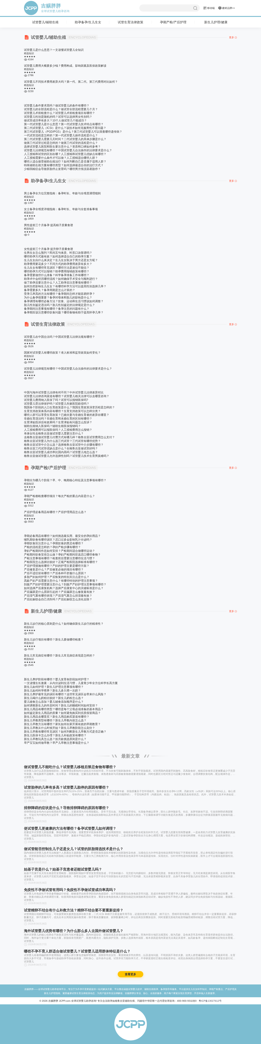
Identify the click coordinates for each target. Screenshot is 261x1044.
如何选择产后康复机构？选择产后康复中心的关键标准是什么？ (64, 588)
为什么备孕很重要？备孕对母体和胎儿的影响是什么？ (58, 297)
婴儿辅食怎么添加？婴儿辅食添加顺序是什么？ (54, 701)
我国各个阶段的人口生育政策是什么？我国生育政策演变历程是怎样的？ (69, 407)
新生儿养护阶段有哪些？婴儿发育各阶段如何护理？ (56, 679)
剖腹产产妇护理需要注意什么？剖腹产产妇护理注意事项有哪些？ (65, 584)
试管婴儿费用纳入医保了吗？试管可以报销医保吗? (56, 399)
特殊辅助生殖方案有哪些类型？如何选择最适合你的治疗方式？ (64, 165)
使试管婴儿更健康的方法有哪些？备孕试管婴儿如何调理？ (70, 893)
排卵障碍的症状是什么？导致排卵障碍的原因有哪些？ (66, 851)
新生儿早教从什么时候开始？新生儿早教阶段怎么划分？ (59, 727)
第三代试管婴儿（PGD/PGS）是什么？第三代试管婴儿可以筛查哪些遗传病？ (73, 131)
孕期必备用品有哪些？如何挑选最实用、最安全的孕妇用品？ (62, 535)
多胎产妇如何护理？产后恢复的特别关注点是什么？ (56, 576)
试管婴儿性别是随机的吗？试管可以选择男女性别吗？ (58, 116)
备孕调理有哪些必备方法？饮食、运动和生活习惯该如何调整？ (64, 301)
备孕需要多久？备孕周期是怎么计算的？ (49, 290)
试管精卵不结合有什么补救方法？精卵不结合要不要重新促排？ (73, 975)
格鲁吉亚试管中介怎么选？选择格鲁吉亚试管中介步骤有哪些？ (64, 444)
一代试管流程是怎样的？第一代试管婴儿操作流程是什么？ (61, 135)
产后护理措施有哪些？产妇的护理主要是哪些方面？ (56, 565)
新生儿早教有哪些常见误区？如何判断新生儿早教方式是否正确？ (65, 731)
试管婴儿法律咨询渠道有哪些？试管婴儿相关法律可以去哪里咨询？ (66, 396)
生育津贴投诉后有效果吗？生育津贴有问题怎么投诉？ (58, 422)
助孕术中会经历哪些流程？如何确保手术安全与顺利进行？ (61, 278)
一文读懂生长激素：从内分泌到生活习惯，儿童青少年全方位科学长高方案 (71, 683)
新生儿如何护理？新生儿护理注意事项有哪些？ (54, 686)
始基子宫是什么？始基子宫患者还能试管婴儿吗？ (63, 934)
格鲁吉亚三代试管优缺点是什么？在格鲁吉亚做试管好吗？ (61, 448)
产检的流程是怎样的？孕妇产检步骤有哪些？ (52, 547)
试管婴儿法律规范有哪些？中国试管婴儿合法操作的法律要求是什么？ (68, 150)
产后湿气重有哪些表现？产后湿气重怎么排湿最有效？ (58, 595)
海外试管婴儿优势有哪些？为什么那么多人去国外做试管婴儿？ (73, 995)
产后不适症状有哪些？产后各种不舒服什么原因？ (55, 573)
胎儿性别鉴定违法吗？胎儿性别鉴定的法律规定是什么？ (59, 304)
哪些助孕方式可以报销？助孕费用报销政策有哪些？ (56, 271)
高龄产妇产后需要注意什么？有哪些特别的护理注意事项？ (61, 580)
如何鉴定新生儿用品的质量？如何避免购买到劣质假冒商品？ (62, 712)
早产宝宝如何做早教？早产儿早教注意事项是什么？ (56, 742)
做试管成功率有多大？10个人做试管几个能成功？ (55, 120)
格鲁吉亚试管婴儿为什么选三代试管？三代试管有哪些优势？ (62, 440)
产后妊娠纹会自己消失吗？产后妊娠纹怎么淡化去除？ (58, 599)
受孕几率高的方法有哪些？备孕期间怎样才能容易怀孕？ (59, 293)
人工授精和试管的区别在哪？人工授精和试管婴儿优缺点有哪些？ (65, 154)
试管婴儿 (29, 777)
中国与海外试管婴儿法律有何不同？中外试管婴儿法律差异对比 (64, 392)
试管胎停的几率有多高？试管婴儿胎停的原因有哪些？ (66, 809)
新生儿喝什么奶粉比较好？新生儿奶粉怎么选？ (54, 697)
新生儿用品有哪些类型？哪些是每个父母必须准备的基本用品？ (64, 709)
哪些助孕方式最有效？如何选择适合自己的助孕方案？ (58, 256)
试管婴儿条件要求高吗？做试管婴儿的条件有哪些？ (56, 105)
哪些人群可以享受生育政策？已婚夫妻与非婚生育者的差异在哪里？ (66, 414)
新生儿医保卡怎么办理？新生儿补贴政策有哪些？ (55, 735)
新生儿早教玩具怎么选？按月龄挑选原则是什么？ (55, 739)
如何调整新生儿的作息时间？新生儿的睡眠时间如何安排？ (61, 705)
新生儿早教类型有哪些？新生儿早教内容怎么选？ (55, 720)
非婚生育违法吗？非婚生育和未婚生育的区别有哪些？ (58, 418)
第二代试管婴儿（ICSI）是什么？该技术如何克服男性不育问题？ (65, 127)
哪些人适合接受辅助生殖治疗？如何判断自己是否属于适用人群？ (65, 161)
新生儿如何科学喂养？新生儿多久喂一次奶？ (52, 690)
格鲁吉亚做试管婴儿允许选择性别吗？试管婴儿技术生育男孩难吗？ (66, 455)
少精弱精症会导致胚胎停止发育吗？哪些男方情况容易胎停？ (62, 168)
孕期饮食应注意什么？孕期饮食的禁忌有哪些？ (54, 543)
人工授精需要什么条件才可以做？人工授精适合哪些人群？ (61, 157)
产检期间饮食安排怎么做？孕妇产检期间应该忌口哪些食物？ (62, 554)
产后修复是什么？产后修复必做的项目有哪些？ (54, 569)
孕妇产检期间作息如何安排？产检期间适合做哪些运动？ (59, 550)
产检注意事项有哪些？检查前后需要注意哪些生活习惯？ (59, 558)
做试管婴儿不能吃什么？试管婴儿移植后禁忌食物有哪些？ (70, 767)
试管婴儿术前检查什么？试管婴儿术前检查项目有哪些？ (59, 112)
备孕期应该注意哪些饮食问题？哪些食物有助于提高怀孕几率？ (64, 312)
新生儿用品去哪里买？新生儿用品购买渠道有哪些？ (56, 716)
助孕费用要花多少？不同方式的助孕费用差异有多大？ (58, 263)
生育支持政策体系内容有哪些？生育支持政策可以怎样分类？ (62, 411)
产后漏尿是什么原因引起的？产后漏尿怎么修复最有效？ (59, 591)
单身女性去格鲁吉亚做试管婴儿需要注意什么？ (54, 433)
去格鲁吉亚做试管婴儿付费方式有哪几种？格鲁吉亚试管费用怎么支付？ (69, 437)
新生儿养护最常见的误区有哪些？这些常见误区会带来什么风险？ (65, 694)
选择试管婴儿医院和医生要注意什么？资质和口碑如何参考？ (62, 146)
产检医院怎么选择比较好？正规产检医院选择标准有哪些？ (61, 562)
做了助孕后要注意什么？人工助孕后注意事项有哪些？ (58, 282)
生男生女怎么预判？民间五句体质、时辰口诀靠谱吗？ (58, 252)
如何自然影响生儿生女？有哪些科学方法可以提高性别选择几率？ (65, 286)
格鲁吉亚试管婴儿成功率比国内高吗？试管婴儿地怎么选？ (61, 452)
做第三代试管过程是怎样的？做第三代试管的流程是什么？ (61, 142)
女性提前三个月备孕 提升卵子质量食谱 (48, 248)
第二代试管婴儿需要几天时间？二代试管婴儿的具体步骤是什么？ (65, 139)
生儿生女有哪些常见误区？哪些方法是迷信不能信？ (56, 267)
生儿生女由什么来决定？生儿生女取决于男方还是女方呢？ (61, 260)
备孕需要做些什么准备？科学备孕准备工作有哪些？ (56, 275)
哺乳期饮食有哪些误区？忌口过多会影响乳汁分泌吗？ (58, 539)
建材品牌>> (228, 8)
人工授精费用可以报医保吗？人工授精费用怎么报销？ (58, 429)
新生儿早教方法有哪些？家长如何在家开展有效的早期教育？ (62, 724)
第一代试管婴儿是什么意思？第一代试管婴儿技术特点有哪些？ (64, 124)
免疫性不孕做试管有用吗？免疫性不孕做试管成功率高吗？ (70, 954)
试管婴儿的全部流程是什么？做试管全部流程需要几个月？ (61, 109)
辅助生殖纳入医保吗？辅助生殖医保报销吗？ (52, 426)
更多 (231, 37)
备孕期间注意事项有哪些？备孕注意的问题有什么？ (56, 308)
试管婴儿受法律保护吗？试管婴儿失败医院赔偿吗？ (56, 403)
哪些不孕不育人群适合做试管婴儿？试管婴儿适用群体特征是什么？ (77, 1037)
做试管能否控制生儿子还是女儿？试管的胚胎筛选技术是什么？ (73, 913)
